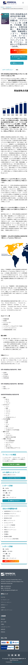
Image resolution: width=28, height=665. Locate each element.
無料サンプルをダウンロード (20, 51)
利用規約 (3, 607)
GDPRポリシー (4, 604)
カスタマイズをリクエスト (20, 57)
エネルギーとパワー (5, 626)
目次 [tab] (17, 69)
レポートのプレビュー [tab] (7, 69)
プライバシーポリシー (6, 602)
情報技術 (3, 631)
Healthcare (8, 7)
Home (2, 7)
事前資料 (3, 619)
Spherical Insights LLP (17, 662)
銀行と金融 (3, 621)
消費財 (2, 624)
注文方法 (3, 597)
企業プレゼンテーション (6, 609)
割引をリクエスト (18, 63)
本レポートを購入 (15, 464)
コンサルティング (5, 599)
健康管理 (3, 629)
